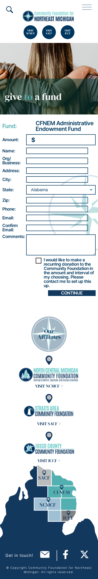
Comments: (13, 236)
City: (6, 179)
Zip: (6, 200)
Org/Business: (11, 160)
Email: (8, 218)
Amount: (10, 140)
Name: (8, 151)
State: (8, 190)
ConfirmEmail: (10, 227)
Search (9, 9)
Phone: (9, 209)
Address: (11, 171)
